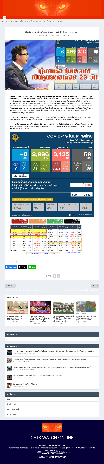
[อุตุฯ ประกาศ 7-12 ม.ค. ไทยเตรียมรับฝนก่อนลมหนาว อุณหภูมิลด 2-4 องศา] (86, 307)
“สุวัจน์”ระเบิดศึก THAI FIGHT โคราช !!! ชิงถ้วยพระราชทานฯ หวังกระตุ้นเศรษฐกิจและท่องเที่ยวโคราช (40, 318)
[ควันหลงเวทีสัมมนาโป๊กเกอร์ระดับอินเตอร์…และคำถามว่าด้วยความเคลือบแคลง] (9, 377)
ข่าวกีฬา (24, 378)
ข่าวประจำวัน (10, 21)
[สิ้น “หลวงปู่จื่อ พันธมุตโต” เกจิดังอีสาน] (9, 385)
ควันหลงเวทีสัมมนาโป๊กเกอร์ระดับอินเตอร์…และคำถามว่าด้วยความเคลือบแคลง (37, 376)
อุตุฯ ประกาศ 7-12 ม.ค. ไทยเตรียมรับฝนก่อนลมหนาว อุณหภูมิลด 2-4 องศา (86, 318)
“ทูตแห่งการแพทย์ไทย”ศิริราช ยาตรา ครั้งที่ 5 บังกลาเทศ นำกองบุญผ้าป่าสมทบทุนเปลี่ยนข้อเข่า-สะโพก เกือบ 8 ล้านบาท (50, 359)
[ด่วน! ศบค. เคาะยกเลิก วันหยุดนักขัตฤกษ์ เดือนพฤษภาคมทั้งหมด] (17, 307)
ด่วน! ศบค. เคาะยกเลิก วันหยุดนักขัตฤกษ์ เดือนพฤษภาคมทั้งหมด (16, 318)
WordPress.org (12, 414)
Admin (47, 35)
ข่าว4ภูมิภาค (25, 361)
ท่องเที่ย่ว (32, 353)
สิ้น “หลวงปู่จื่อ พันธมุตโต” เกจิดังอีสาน (25, 384)
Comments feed (13, 409)
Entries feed (11, 404)
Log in (9, 399)
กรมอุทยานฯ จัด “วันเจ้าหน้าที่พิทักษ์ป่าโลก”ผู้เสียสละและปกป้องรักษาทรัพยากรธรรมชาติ (63, 318)
